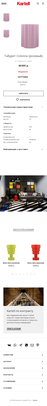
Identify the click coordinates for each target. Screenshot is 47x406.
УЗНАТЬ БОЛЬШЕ (14, 328)
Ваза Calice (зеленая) (11, 263)
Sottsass (23, 77)
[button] (12, 274)
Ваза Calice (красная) (36, 263)
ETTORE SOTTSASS (23, 61)
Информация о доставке (15, 149)
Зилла (35, 400)
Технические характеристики (18, 107)
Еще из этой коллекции (23, 229)
